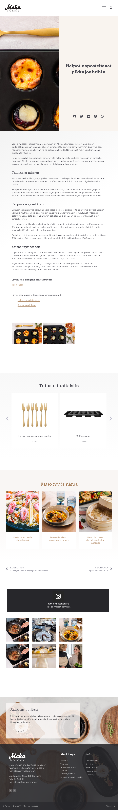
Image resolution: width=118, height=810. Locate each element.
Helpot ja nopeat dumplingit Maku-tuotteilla (95, 540)
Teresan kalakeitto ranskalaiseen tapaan (58, 538)
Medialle (89, 764)
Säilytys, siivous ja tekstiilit (71, 777)
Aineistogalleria (93, 775)
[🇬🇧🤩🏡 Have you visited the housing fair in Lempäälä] (44, 629)
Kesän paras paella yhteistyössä (22, 538)
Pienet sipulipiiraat (27, 305)
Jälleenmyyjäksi (93, 771)
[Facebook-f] (14, 790)
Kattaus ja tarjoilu (68, 774)
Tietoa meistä (92, 760)
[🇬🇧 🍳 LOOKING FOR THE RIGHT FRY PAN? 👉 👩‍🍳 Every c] (17, 629)
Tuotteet (64, 764)
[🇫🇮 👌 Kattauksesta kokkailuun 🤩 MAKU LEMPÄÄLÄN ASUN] (70, 629)
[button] (104, 8)
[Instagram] (58, 596)
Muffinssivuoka (34, 436)
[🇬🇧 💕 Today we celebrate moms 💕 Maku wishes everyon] (70, 656)
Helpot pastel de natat (29, 300)
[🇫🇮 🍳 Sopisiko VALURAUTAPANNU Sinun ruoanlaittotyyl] (17, 656)
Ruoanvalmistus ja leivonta (68, 769)
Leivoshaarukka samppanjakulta (83, 436)
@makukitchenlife (58, 603)
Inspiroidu (64, 760)
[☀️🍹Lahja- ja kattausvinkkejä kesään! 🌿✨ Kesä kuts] (44, 656)
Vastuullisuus (92, 768)
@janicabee (17, 285)
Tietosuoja (110, 806)
